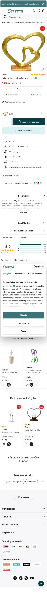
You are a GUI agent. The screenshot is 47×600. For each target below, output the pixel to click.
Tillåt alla (23, 315)
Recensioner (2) (9, 237)
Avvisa (23, 331)
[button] (5, 16)
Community (23, 237)
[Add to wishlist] (42, 69)
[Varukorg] (43, 10)
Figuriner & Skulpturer (13, 481)
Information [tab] (20, 274)
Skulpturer (31, 481)
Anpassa (22, 323)
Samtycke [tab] (7, 274)
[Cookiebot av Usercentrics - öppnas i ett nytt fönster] (33, 266)
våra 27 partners (16, 286)
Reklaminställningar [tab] (36, 274)
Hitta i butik (35, 95)
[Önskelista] (38, 10)
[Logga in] (34, 10)
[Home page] (15, 12)
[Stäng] (43, 3)
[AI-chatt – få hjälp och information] (41, 583)
